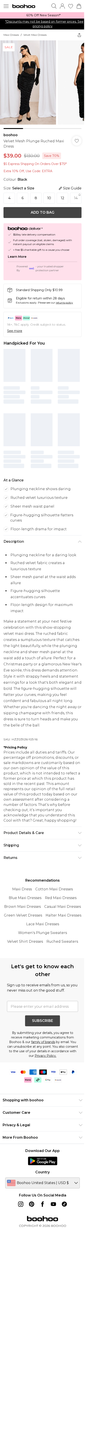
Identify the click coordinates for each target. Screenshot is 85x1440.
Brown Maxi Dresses (22, 907)
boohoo (10, 135)
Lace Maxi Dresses (42, 924)
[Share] (79, 35)
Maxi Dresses (11, 34)
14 (76, 198)
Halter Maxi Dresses (63, 915)
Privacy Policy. (45, 1056)
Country (42, 1172)
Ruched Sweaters (62, 941)
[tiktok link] (64, 1204)
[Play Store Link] (42, 1161)
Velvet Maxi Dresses (35, 34)
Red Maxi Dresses (60, 898)
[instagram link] (20, 1204)
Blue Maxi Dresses (25, 898)
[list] (42, 15)
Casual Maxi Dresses (62, 907)
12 (62, 198)
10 (49, 198)
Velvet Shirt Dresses (25, 941)
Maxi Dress (22, 889)
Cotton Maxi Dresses (54, 889)
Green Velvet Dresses (23, 915)
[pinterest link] (31, 1204)
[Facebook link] (42, 1204)
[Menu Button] (6, 6)
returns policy (64, 302)
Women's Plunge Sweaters (42, 933)
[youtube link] (53, 1204)
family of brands (43, 1042)
